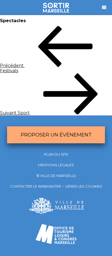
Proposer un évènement (56, 135)
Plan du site (56, 154)
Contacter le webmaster (35, 186)
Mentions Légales (56, 165)
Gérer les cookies (83, 186)
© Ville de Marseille (56, 175)
